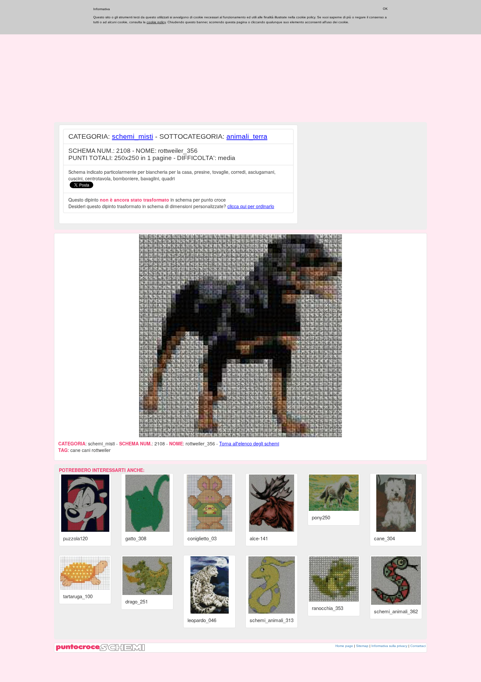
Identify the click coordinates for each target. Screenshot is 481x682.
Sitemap (362, 646)
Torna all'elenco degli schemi (249, 443)
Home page (344, 646)
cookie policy (156, 22)
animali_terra (246, 136)
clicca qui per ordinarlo (250, 206)
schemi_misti (132, 136)
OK (385, 8)
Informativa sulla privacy (389, 646)
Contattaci (418, 646)
